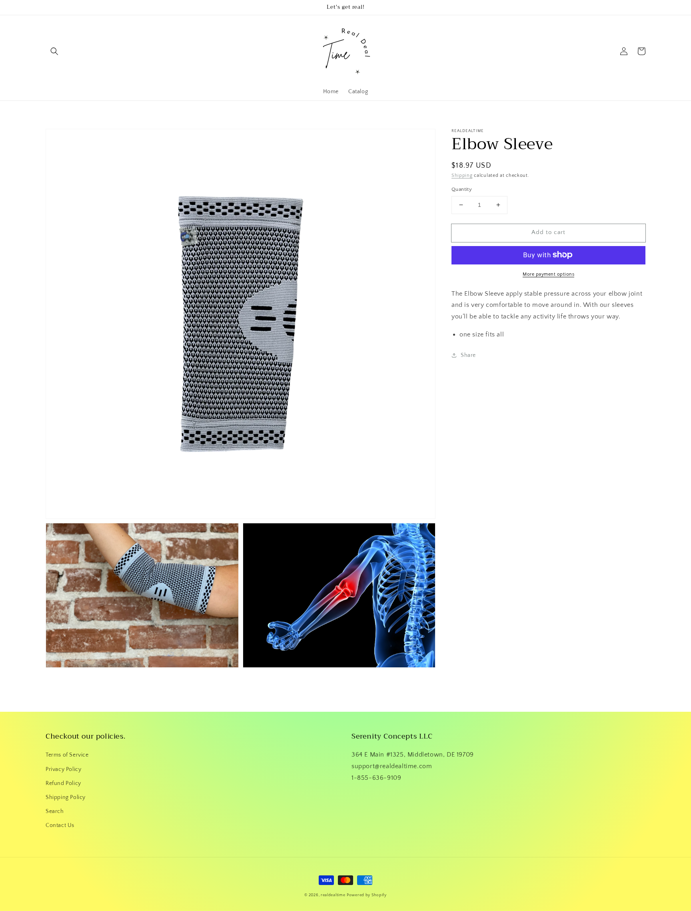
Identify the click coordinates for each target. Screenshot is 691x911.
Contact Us (60, 825)
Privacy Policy (63, 769)
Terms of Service (67, 755)
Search (55, 811)
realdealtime (333, 895)
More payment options (548, 273)
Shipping (462, 175)
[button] (54, 51)
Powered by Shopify (367, 895)
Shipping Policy (66, 797)
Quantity (461, 189)
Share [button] (468, 355)
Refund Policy (63, 783)
